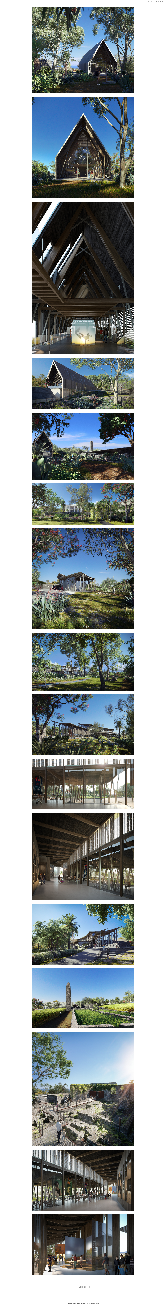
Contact (159, 1)
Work (149, 1)
